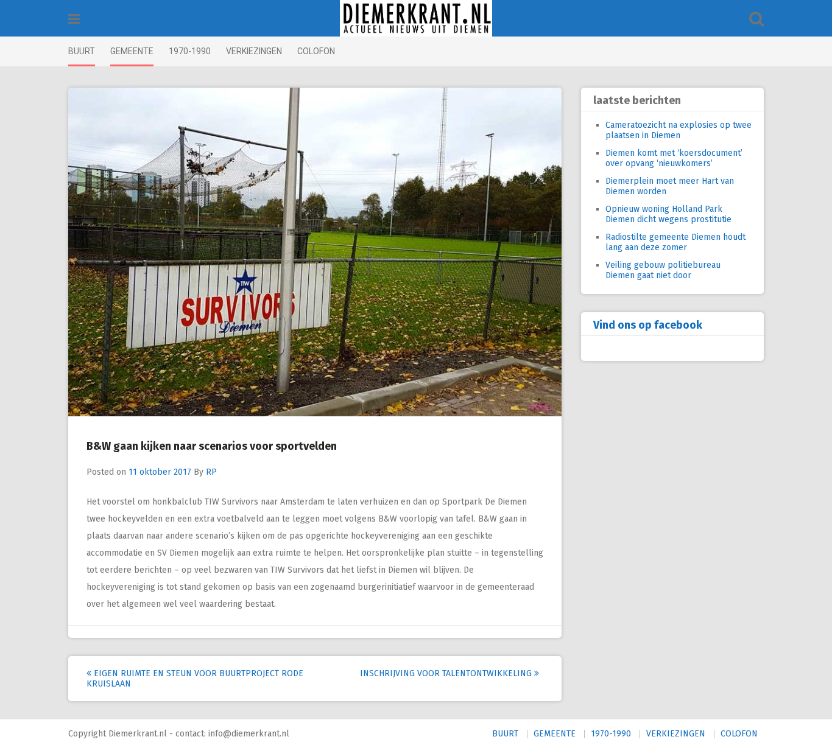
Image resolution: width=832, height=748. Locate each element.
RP (211, 472)
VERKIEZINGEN (254, 51)
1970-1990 (190, 51)
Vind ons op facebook (647, 325)
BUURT (81, 51)
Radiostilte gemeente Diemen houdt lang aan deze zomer (675, 242)
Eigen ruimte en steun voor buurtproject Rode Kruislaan (194, 678)
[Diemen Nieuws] (416, 18)
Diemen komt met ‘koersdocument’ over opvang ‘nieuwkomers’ (673, 158)
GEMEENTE (131, 51)
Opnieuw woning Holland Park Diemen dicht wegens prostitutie (668, 214)
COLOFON (316, 51)
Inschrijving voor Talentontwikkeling (447, 673)
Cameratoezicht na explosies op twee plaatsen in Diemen (678, 130)
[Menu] (74, 19)
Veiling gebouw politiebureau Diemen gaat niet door (663, 270)
